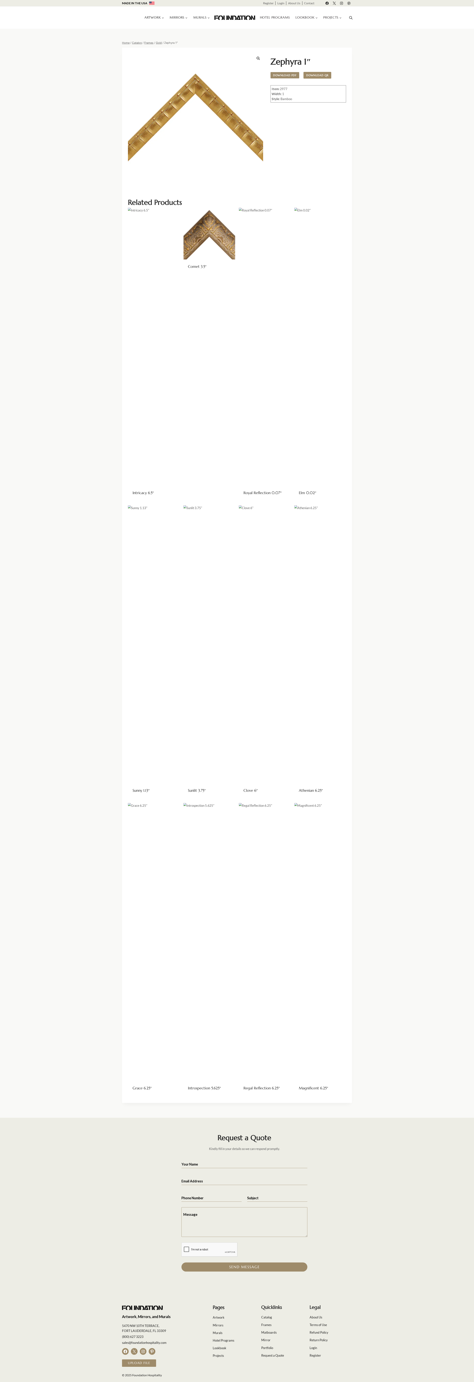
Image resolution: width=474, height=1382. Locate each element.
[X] (334, 3)
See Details (195, 279)
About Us (294, 3)
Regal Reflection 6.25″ (261, 1088)
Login (280, 3)
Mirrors (218, 1325)
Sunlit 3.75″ (197, 790)
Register (268, 3)
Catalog (266, 1317)
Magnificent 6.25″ (313, 1088)
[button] (258, 58)
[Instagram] (341, 3)
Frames (266, 1325)
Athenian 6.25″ (311, 790)
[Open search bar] (351, 17)
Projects (218, 1356)
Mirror (266, 1340)
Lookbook (219, 1348)
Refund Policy (319, 1332)
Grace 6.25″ (142, 1088)
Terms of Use (318, 1325)
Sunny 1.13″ (141, 790)
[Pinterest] (349, 3)
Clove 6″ (250, 790)
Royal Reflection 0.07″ (262, 493)
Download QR (317, 75)
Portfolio (267, 1348)
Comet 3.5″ (197, 266)
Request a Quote (272, 1355)
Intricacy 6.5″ (143, 493)
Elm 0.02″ (307, 493)
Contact (309, 3)
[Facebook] (327, 3)
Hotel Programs (275, 17)
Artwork (218, 1317)
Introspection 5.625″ (204, 1088)
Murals (217, 1333)
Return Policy (319, 1340)
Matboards (269, 1332)
